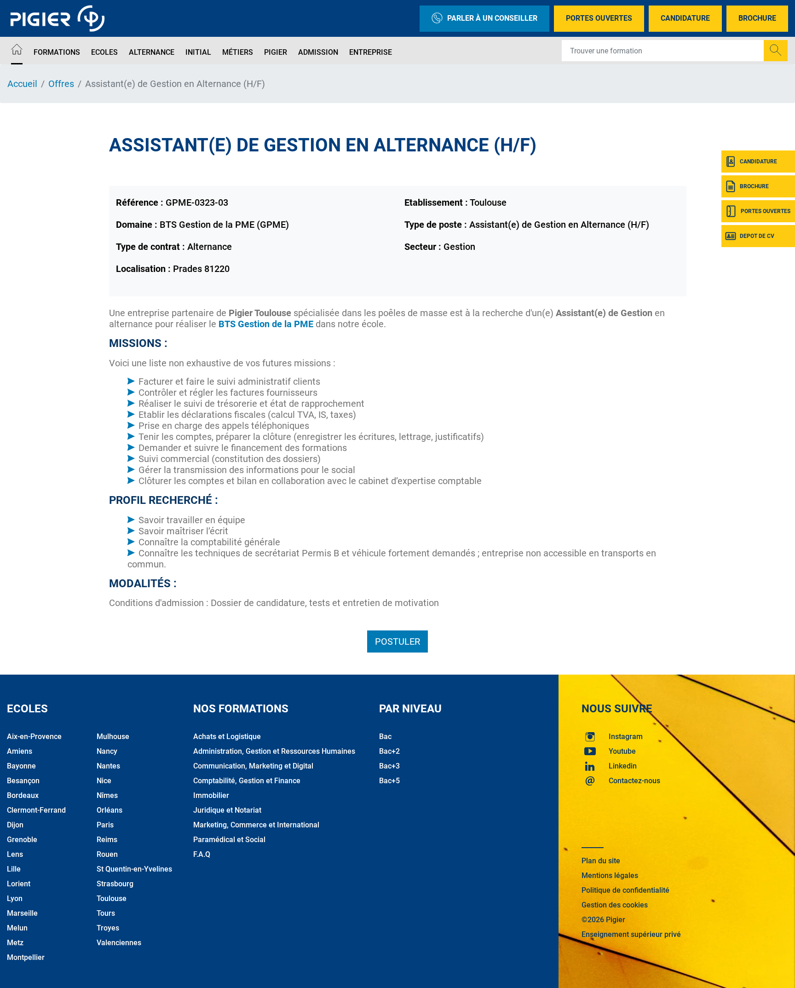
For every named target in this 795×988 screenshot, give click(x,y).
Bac (385, 736)
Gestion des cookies (615, 905)
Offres (61, 83)
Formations (57, 52)
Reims (107, 839)
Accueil (22, 83)
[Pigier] (60, 18)
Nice (104, 780)
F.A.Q (201, 854)
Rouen (107, 854)
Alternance (151, 52)
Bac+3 (389, 766)
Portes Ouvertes (599, 18)
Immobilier (211, 795)
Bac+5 (389, 780)
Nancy (107, 751)
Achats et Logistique (227, 736)
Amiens (19, 751)
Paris (105, 824)
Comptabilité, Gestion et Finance (246, 780)
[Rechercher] (776, 50)
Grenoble (22, 839)
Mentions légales (610, 875)
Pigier (275, 52)
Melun (17, 928)
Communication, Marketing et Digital (253, 766)
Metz (15, 942)
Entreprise (370, 52)
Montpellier (26, 957)
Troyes (108, 928)
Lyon (15, 898)
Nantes (108, 766)
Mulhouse (113, 736)
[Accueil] (16, 51)
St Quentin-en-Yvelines (134, 869)
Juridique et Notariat (227, 810)
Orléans (109, 810)
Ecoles (104, 52)
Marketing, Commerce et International (256, 824)
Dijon (15, 824)
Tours (106, 913)
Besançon (23, 780)
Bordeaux (23, 795)
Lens (15, 854)
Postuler (397, 641)
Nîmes (107, 795)
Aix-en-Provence (34, 736)
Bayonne (21, 766)
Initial (198, 52)
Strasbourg (115, 883)
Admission (318, 52)
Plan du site (601, 860)
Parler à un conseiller (492, 18)
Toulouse (112, 898)
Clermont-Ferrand (36, 810)
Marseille (22, 913)
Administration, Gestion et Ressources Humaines (274, 751)
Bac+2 (389, 751)
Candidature (685, 18)
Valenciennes (119, 942)
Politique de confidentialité (625, 890)
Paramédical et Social (229, 839)
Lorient (18, 883)
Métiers (237, 52)
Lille (14, 869)
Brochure (757, 18)
